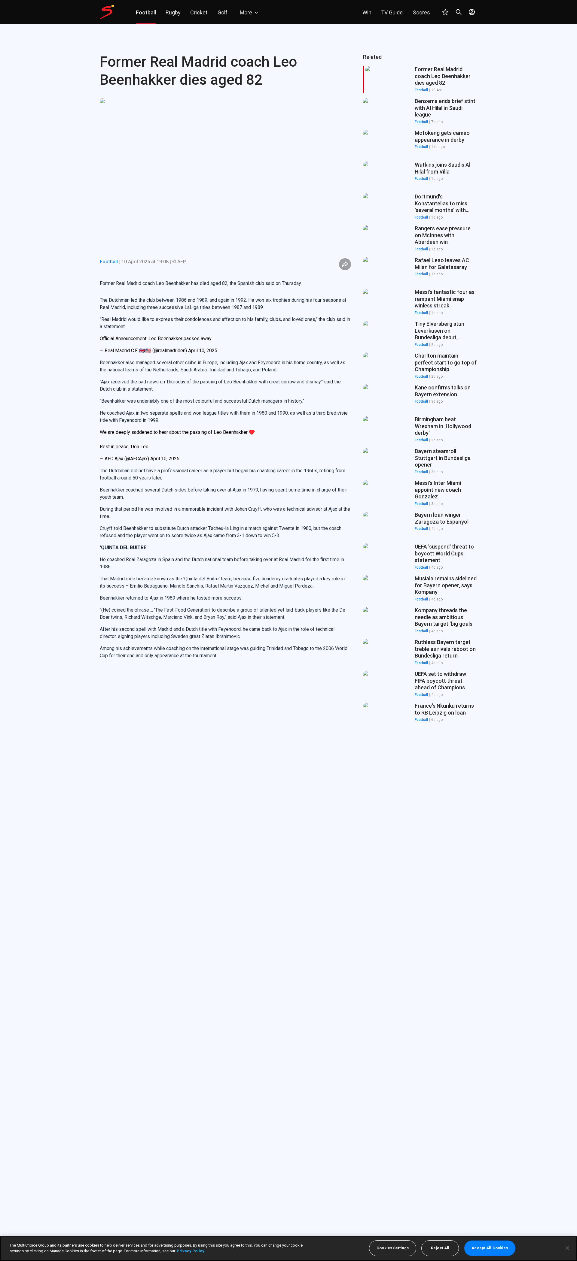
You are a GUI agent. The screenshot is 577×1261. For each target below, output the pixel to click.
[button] (420, 111)
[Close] (567, 1248)
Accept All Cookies (490, 1248)
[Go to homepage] (107, 12)
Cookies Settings (393, 1248)
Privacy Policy (190, 1251)
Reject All (440, 1248)
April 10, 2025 (202, 350)
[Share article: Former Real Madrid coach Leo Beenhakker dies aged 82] (345, 264)
